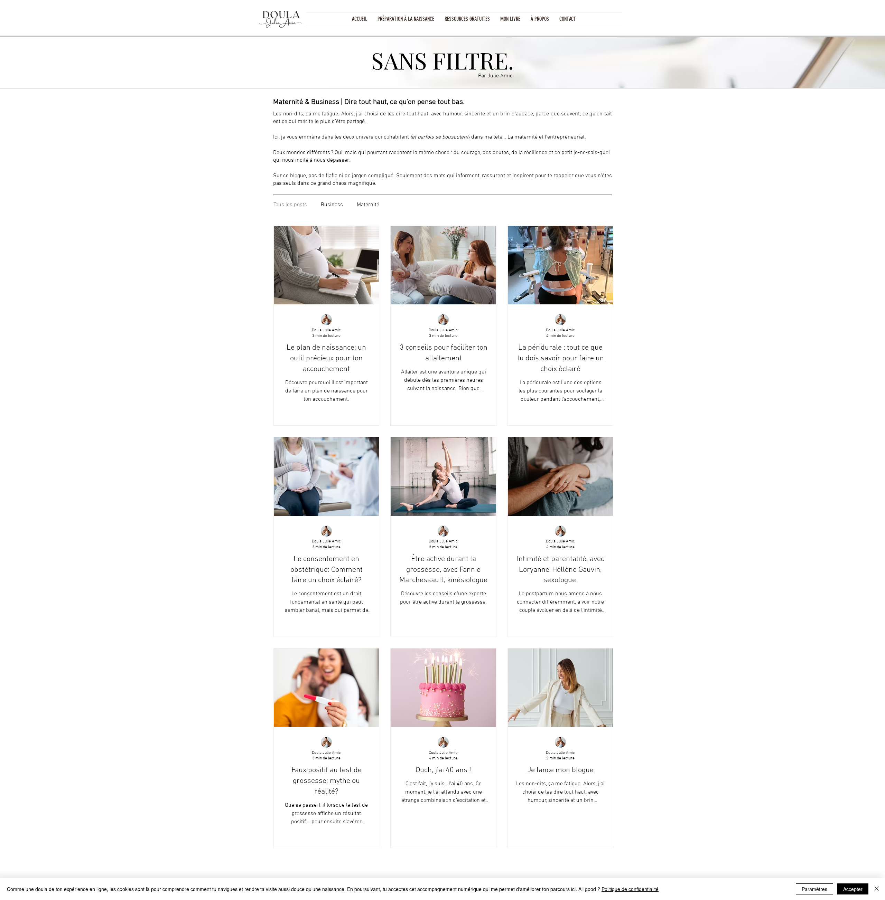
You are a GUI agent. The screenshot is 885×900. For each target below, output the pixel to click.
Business (332, 204)
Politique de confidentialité (630, 888)
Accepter (853, 888)
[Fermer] (877, 888)
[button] (467, 19)
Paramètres (814, 888)
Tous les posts (290, 204)
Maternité (368, 204)
